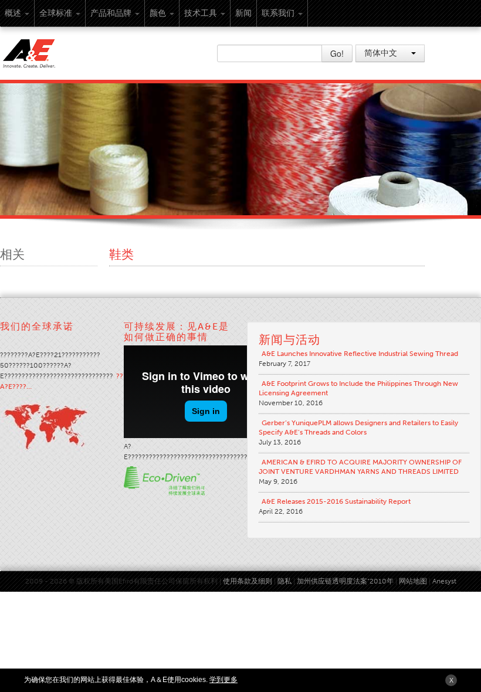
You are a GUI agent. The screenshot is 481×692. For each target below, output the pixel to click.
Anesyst (444, 581)
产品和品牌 (110, 13)
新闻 (243, 13)
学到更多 (223, 680)
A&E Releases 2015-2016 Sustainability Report (336, 501)
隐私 (284, 581)
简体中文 (381, 53)
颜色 (158, 13)
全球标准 (55, 13)
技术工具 (200, 13)
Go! (337, 53)
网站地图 (413, 581)
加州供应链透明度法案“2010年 (345, 581)
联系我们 (278, 13)
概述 (13, 13)
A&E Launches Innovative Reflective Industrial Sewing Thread (360, 354)
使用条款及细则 (247, 581)
